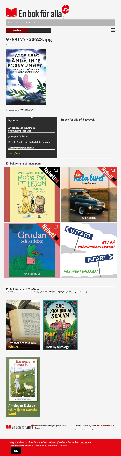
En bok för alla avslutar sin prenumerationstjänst (21, 129)
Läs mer (84, 442)
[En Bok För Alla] (34, 11)
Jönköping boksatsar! (19, 136)
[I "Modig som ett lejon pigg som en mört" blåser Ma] (32, 194)
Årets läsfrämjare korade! (21, 147)
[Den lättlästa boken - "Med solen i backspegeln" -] (89, 194)
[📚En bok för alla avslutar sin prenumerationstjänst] (89, 250)
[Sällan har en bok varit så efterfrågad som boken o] (32, 250)
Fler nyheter (14, 153)
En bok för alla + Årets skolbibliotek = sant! (29, 142)
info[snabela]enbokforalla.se (104, 426)
